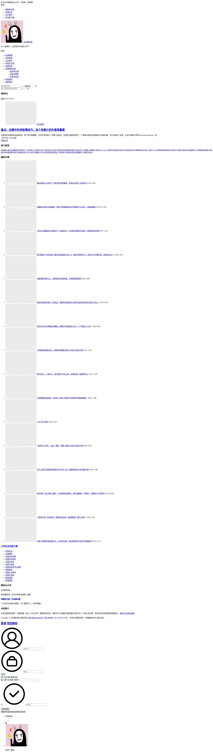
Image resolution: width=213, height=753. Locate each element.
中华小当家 (29, 152)
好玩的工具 (9, 63)
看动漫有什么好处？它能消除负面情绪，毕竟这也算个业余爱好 (62, 183)
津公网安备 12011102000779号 (55, 618)
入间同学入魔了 (38, 150)
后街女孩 (78, 150)
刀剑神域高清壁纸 (202, 150)
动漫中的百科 (10, 559)
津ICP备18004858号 (36, 618)
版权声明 (100, 618)
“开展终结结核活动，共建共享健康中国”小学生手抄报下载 (60, 350)
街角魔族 (78, 152)
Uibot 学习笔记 (42, 422)
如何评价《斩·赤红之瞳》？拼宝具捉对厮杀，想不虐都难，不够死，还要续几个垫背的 (71, 493)
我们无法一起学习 (147, 150)
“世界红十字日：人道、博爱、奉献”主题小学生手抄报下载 (60, 446)
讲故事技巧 (192, 150)
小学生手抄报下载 (9, 546)
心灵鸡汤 (8, 61)
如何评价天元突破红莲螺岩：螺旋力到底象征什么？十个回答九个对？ (64, 326)
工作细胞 (85, 150)
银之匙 (121, 150)
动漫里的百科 (10, 69)
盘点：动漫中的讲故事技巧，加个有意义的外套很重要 (33, 129)
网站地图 (8, 578)
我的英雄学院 (9, 152)
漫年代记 (123, 613)
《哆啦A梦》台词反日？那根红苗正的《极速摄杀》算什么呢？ (61, 517)
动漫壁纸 (92, 150)
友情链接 (8, 580)
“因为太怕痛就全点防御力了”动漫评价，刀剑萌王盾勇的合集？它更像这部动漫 (68, 231)
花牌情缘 (137, 150)
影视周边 (8, 79)
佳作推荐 (8, 58)
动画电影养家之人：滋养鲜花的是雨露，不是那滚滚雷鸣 (59, 279)
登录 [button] (2, 5)
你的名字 (98, 150)
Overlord (105, 150)
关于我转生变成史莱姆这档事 (65, 150)
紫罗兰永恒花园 (113, 150)
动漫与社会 (14, 77)
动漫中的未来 (10, 556)
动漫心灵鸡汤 (10, 572)
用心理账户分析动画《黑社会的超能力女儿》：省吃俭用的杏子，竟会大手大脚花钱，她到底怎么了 (75, 255)
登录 (3, 623)
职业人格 (51, 150)
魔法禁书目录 (70, 152)
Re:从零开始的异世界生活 (163, 150)
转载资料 (8, 82)
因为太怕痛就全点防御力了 (17, 150)
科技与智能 (14, 74)
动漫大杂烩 (9, 575)
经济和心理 (14, 71)
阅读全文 (4, 140)
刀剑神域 (30, 150)
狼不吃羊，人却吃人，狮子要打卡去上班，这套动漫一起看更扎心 (62, 374)
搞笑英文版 (9, 9)
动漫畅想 (8, 55)
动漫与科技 (9, 564)
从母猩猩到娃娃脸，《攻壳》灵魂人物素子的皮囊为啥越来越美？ (62, 398)
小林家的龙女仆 (87, 152)
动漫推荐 (8, 554)
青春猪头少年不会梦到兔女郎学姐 (45, 152)
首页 (2, 99)
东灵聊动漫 (27, 42)
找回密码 (12, 623)
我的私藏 (130, 613)
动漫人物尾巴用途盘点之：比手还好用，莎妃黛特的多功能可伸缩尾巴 (64, 541)
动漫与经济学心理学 (13, 567)
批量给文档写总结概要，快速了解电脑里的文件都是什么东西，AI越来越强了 (67, 207)
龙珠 (46, 150)
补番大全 (8, 551)
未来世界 (8, 66)
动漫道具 (4, 150)
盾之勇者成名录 (19, 152)
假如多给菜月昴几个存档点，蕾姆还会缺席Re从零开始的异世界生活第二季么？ (68, 302)
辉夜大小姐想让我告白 (179, 150)
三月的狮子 (61, 152)
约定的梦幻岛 (129, 150)
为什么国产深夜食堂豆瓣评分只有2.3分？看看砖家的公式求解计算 (63, 470)
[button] (106, 50)
